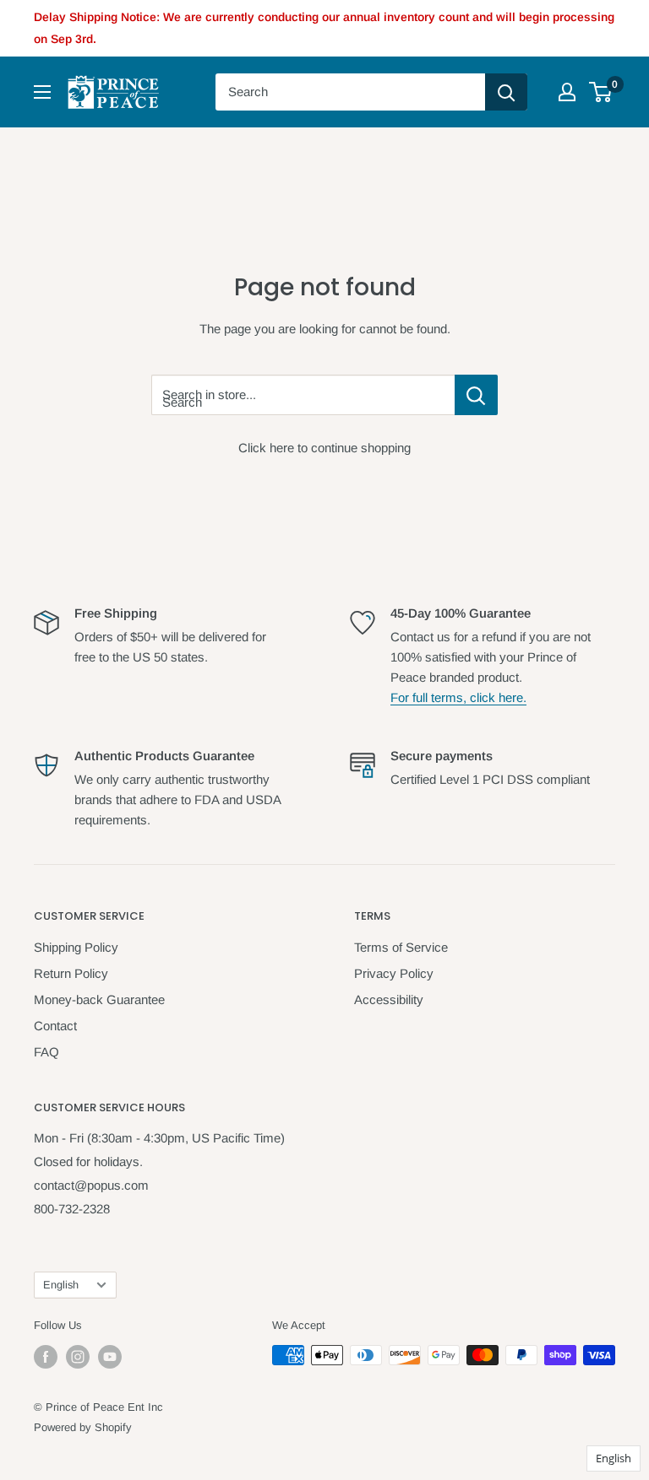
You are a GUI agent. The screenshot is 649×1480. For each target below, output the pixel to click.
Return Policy (71, 973)
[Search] (506, 92)
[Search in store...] (476, 395)
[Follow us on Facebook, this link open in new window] (45, 1357)
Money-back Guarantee (99, 999)
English (61, 1284)
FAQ (46, 1052)
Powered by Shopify (83, 1427)
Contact (55, 1025)
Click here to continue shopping (324, 447)
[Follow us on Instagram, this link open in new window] (78, 1357)
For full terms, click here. (458, 697)
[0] (601, 92)
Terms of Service (401, 947)
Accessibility (388, 999)
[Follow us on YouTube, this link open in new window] (110, 1357)
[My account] (567, 92)
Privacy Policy (394, 973)
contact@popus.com (91, 1185)
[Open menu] (42, 92)
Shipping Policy (76, 947)
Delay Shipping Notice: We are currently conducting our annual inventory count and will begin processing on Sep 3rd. (324, 28)
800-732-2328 (72, 1209)
